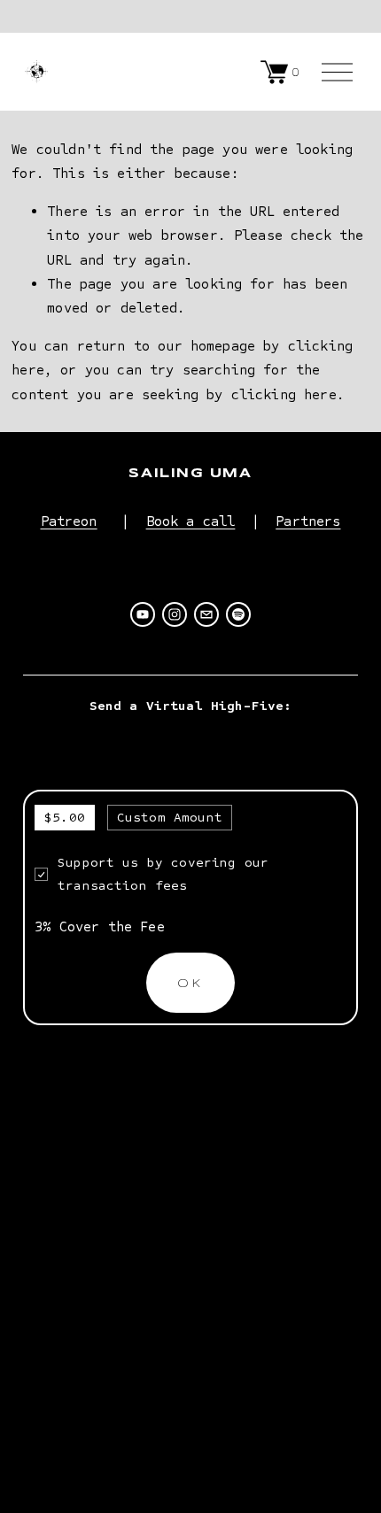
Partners (308, 521)
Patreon (69, 521)
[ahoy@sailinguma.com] (206, 614)
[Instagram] (174, 614)
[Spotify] (238, 614)
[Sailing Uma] (142, 614)
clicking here (284, 394)
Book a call (191, 521)
